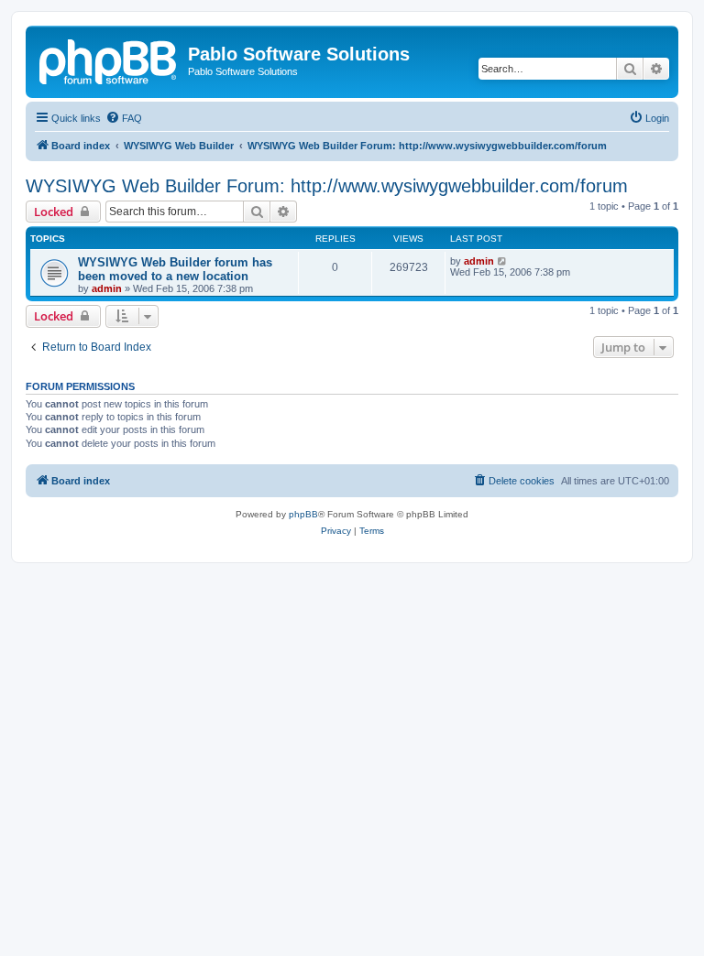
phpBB (303, 514)
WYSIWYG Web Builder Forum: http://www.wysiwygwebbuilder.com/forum (327, 186)
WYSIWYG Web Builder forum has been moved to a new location (175, 269)
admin (107, 288)
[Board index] (109, 59)
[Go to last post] (503, 260)
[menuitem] (123, 118)
